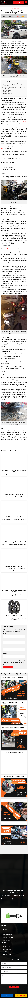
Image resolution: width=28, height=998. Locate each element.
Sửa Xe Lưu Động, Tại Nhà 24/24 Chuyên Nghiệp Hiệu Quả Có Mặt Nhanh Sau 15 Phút (14, 703)
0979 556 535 (8, 902)
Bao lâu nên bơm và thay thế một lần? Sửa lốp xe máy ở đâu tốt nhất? (14, 471)
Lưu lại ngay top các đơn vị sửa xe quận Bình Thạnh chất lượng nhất (14, 541)
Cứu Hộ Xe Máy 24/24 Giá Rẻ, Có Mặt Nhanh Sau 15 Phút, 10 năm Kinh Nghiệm (13, 678)
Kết (3, 94)
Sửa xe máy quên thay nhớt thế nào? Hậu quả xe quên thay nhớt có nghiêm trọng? (14, 591)
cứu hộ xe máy (23, 121)
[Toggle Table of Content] (24, 82)
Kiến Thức (16, 8)
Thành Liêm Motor (8, 90)
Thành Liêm (16, 16)
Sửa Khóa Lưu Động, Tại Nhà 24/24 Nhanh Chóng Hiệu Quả (14, 800)
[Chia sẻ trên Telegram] (19, 444)
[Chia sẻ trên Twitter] (10, 444)
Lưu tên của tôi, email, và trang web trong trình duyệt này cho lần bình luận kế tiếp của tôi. (14, 662)
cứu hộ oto (3, 225)
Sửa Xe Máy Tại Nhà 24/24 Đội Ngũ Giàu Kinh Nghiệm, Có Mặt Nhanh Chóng (13, 728)
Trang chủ (11, 8)
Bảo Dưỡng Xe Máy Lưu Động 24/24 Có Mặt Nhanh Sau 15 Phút (14, 776)
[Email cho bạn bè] (12, 444)
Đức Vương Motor (9, 93)
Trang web (5, 653)
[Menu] (26, 2)
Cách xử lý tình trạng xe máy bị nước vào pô (14, 516)
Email (4, 646)
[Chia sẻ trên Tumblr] (17, 444)
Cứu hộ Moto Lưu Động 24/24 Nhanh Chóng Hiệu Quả (14, 752)
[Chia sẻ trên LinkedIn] (15, 444)
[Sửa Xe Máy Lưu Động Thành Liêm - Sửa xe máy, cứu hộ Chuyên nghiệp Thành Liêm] (5, 2)
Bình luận (5, 633)
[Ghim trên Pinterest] (14, 444)
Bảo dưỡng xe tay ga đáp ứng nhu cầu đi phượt (14, 566)
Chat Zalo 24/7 (21, 996)
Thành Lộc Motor (8, 91)
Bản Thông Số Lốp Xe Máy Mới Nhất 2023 (14, 615)
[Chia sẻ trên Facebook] (9, 444)
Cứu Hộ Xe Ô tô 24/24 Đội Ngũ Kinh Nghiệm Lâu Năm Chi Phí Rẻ (14, 823)
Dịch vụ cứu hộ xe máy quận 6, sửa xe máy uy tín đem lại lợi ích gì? (14, 84)
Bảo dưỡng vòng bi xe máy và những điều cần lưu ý (14, 494)
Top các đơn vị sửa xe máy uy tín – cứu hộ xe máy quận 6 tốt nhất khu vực (14, 88)
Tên (4, 640)
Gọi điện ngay (7, 996)
